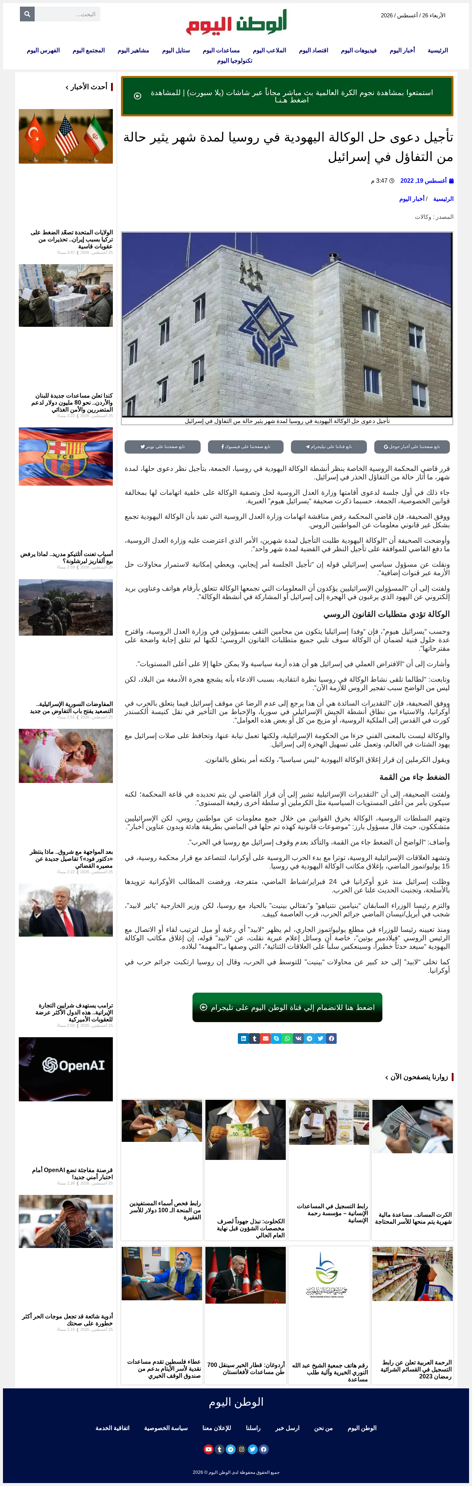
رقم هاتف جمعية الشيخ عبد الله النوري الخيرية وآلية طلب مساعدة (330, 1372)
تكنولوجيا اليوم (234, 60)
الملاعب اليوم (269, 50)
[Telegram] (231, 1449)
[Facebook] (264, 1449)
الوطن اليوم (362, 1428)
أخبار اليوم (402, 50)
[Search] (27, 14)
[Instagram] (242, 1449)
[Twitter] (253, 1449)
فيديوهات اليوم (359, 50)
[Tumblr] (220, 1449)
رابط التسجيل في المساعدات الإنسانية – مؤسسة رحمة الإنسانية (332, 1213)
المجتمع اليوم (89, 50)
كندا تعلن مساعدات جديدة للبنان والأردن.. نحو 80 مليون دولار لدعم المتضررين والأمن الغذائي (72, 402)
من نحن (323, 1428)
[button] (331, 1038)
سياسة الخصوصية (166, 1428)
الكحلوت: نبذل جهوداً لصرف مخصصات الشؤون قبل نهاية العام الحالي (251, 1228)
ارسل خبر (287, 1428)
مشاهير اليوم (133, 50)
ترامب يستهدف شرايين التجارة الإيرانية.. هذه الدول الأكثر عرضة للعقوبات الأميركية (74, 1012)
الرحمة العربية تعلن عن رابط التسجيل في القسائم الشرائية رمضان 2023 (416, 1369)
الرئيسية (438, 50)
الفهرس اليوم (43, 50)
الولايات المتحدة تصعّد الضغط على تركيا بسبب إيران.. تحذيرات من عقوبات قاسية (72, 239)
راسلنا (253, 1428)
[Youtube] (209, 1449)
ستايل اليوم (176, 50)
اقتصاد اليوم (313, 50)
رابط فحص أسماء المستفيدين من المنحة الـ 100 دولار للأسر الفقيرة (165, 1210)
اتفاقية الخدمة (112, 1428)
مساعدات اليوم (221, 50)
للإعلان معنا (216, 1428)
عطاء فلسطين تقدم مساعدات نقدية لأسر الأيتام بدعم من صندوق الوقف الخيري (164, 1369)
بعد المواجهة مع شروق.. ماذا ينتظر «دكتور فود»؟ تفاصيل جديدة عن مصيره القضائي (71, 859)
